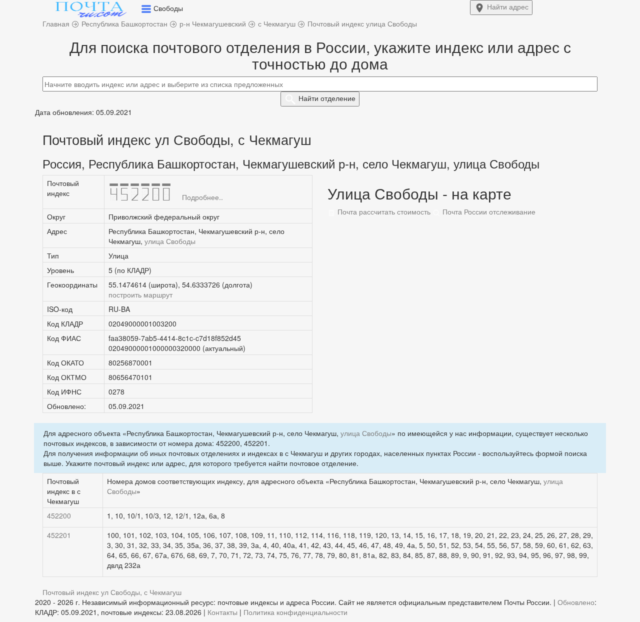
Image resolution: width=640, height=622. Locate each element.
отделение (327, 98)
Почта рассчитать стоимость (383, 211)
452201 (59, 535)
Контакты (223, 612)
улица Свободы (170, 241)
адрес (507, 7)
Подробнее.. (202, 197)
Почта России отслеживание (488, 211)
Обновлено (576, 602)
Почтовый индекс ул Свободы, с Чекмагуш (112, 592)
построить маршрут (140, 295)
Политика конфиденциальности (296, 612)
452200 (59, 515)
